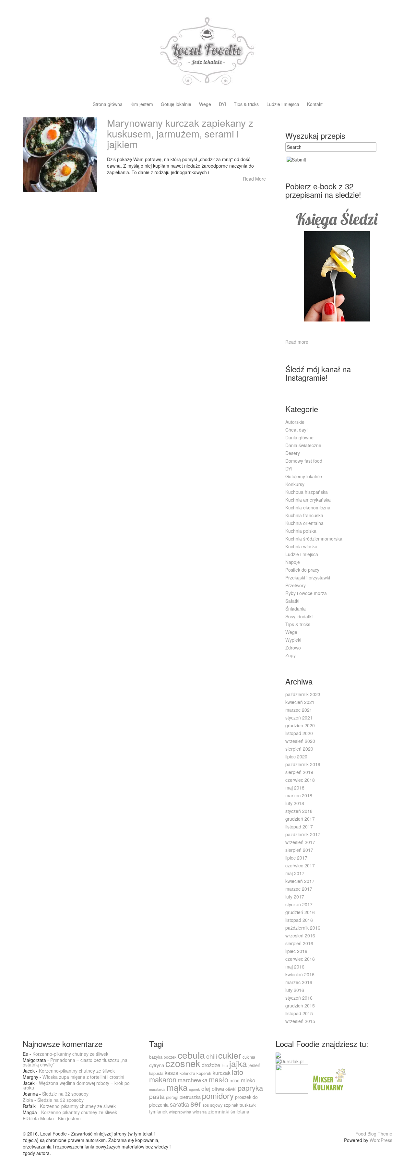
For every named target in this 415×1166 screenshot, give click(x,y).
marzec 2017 (298, 889)
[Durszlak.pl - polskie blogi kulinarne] (289, 1060)
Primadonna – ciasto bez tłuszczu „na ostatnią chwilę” (75, 1062)
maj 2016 (294, 966)
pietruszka (190, 1096)
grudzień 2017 (300, 818)
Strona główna (108, 104)
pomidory (218, 1095)
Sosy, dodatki (299, 616)
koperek (203, 1073)
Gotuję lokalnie (176, 104)
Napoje (292, 562)
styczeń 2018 (299, 811)
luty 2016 (294, 990)
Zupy (290, 655)
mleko (248, 1080)
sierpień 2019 (299, 772)
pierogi (172, 1097)
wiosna (200, 1112)
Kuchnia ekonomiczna (307, 507)
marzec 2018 (298, 795)
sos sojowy (212, 1105)
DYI (222, 104)
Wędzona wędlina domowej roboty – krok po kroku (76, 1085)
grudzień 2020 (300, 725)
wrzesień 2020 (300, 741)
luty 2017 (294, 896)
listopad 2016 (299, 920)
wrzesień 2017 (300, 842)
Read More (254, 178)
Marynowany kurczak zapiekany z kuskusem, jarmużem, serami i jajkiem (180, 133)
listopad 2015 (299, 1013)
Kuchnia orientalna (304, 523)
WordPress (381, 1140)
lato (237, 1072)
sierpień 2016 (299, 943)
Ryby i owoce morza (306, 593)
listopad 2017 (299, 826)
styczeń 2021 (299, 717)
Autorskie (294, 422)
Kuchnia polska (300, 531)
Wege (205, 104)
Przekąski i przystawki (307, 577)
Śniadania (295, 608)
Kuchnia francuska (304, 515)
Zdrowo (293, 647)
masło (218, 1079)
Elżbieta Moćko (38, 1118)
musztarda (157, 1089)
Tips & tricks (246, 104)
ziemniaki (218, 1111)
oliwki (230, 1089)
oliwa (218, 1088)
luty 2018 (294, 803)
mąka (177, 1087)
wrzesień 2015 (300, 1021)
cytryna (156, 1065)
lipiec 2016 (296, 951)
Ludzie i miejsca (283, 104)
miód (235, 1080)
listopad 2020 (299, 733)
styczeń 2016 (299, 997)
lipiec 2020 (296, 756)
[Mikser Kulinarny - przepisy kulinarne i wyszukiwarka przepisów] (328, 1078)
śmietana (240, 1111)
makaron (162, 1079)
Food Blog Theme (373, 1133)
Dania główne (299, 437)
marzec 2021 (298, 710)
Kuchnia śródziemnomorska (313, 538)
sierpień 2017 (299, 850)
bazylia (155, 1057)
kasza (171, 1073)
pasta (157, 1096)
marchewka (193, 1080)
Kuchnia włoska (301, 546)
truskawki (248, 1105)
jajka (238, 1063)
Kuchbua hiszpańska (306, 492)
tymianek (158, 1111)
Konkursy (294, 484)
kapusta (156, 1073)
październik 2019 (302, 764)
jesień (254, 1065)
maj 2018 (294, 787)
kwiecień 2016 (299, 974)
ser (195, 1103)
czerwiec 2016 (300, 959)
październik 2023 (302, 694)
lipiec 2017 (296, 857)
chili (211, 1056)
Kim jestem (141, 104)
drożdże (211, 1065)
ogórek (194, 1089)
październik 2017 (302, 834)
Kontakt (315, 104)
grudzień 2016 (300, 912)
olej (205, 1088)
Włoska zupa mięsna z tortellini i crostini (83, 1077)
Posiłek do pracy (302, 569)
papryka (250, 1088)
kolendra (187, 1073)
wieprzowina (180, 1111)
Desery (292, 453)
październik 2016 (302, 927)
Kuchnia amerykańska (308, 499)
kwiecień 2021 (299, 702)
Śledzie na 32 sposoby (65, 1093)
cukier (229, 1055)
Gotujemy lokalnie (303, 476)
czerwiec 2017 (300, 865)
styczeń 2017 (299, 904)
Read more (296, 342)
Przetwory (295, 585)
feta (224, 1065)
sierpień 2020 (299, 748)
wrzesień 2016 (300, 935)
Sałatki (292, 601)
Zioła (28, 1100)
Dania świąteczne (303, 445)
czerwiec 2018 (300, 780)
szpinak (231, 1105)
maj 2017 (294, 873)
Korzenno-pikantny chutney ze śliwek (70, 1054)
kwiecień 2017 (299, 881)
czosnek (182, 1063)
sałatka (179, 1104)
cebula (191, 1054)
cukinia (249, 1057)
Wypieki (293, 640)
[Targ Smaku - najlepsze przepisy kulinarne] (292, 1078)
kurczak (222, 1073)
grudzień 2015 (300, 1005)
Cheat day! (296, 429)
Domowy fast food (303, 461)
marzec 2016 (298, 982)
